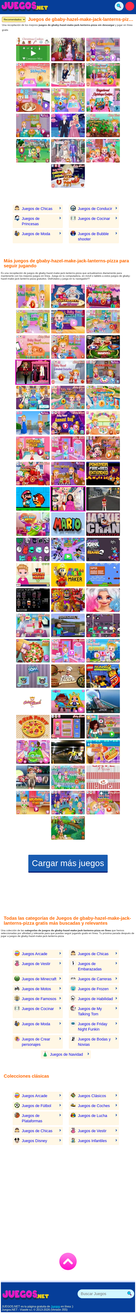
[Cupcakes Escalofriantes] (68, 473)
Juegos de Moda (36, 234)
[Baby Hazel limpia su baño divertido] (33, 321)
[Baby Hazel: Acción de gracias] (103, 75)
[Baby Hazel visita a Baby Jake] (33, 701)
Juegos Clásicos (92, 1096)
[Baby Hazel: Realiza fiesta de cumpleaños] (103, 296)
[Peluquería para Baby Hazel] (68, 100)
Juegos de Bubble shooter (93, 236)
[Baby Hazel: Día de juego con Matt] (33, 75)
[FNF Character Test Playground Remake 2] (103, 549)
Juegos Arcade (34, 954)
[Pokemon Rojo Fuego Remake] (103, 473)
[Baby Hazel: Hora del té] (103, 151)
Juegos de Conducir (95, 208)
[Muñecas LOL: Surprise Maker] (68, 701)
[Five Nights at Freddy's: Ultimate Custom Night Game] (33, 600)
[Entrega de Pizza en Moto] (68, 752)
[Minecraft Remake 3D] (68, 625)
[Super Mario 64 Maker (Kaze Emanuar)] (68, 575)
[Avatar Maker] (33, 575)
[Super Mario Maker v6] (33, 499)
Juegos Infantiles (92, 1141)
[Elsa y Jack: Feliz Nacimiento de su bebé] (33, 524)
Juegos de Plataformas (32, 1118)
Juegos (55, 1306)
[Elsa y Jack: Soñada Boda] (68, 75)
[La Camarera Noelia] (103, 726)
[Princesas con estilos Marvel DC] (103, 347)
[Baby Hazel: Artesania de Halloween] (68, 347)
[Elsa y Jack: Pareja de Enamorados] (68, 125)
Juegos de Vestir (36, 964)
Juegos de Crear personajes (36, 1042)
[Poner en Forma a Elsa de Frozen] (33, 397)
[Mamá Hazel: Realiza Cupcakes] (103, 423)
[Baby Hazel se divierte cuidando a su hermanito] (33, 625)
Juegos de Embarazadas (90, 966)
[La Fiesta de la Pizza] (33, 726)
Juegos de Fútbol (36, 1105)
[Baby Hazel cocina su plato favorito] (68, 726)
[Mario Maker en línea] (103, 575)
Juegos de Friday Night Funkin (92, 1026)
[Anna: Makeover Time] (33, 777)
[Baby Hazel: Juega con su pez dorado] (68, 397)
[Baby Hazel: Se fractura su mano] (33, 347)
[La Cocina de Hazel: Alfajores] (103, 372)
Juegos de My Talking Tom (90, 1011)
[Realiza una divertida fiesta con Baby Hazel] (68, 802)
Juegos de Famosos (39, 999)
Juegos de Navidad (66, 1054)
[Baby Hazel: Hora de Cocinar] (68, 321)
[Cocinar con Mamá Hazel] (33, 100)
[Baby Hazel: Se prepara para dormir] (103, 802)
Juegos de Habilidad (95, 999)
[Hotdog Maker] (103, 752)
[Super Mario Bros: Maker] (68, 524)
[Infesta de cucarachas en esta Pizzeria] (103, 777)
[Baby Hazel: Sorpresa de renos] (68, 372)
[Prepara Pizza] (33, 650)
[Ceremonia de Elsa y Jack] (68, 151)
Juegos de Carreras (95, 979)
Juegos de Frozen (93, 989)
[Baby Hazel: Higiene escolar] (33, 296)
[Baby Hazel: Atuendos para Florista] (103, 448)
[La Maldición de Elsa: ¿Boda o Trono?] (68, 296)
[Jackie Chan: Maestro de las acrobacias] (103, 524)
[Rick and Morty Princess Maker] (33, 752)
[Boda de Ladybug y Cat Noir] (68, 49)
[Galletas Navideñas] (33, 49)
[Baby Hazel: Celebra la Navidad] (33, 473)
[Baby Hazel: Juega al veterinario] (103, 650)
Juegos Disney (34, 1141)
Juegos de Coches (94, 1105)
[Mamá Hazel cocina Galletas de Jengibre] (103, 100)
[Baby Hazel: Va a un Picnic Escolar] (103, 397)
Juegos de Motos (36, 989)
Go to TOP (68, 1261)
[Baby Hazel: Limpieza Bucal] (33, 802)
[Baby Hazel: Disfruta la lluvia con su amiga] (68, 777)
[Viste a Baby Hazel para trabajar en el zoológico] (68, 828)
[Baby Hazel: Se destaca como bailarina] (68, 448)
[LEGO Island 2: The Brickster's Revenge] (103, 676)
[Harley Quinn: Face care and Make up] (103, 600)
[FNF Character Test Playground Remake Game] (33, 549)
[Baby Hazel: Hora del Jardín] (103, 125)
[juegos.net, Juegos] (25, 6)
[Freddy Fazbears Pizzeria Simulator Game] (68, 600)
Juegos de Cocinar (94, 218)
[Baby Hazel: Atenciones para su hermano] (103, 321)
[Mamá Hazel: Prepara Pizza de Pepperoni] (33, 448)
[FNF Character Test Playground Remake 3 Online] (103, 625)
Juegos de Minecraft (39, 979)
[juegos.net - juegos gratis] (26, 1294)
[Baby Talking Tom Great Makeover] (33, 676)
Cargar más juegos (68, 863)
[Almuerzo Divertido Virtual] (68, 676)
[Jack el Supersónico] (103, 701)
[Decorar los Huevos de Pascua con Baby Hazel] (33, 151)
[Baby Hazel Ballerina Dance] (68, 650)
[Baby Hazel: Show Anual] (68, 423)
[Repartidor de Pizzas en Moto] (103, 499)
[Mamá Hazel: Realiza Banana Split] (33, 423)
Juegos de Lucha (92, 1115)
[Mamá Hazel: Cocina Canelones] (103, 49)
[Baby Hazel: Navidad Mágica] (68, 176)
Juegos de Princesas (30, 221)
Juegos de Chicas (37, 208)
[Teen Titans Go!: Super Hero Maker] (68, 549)
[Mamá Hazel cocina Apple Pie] (33, 125)
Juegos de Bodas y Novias (94, 1042)
